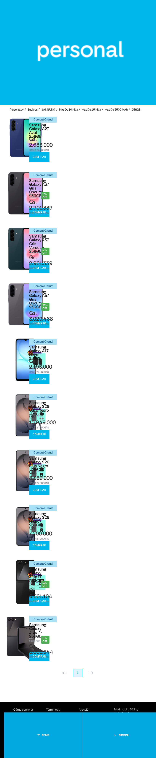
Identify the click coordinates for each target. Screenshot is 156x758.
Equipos (32, 110)
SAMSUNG (48, 110)
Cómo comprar (23, 710)
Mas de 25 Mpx (91, 110)
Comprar (39, 157)
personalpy (17, 110)
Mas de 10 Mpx (68, 110)
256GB (136, 110)
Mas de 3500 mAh (116, 110)
